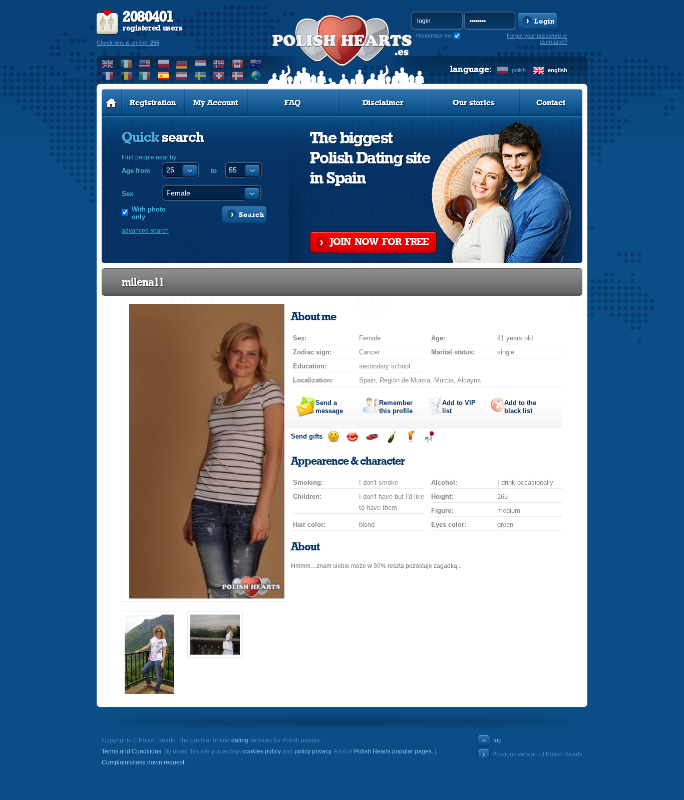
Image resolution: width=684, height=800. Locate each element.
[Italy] (145, 76)
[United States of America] (145, 64)
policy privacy (312, 751)
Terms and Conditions (131, 751)
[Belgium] (126, 76)
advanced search (145, 230)
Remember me (434, 36)
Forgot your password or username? (537, 39)
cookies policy (261, 751)
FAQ (292, 103)
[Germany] (182, 64)
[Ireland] (126, 64)
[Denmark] (237, 76)
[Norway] (219, 64)
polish (519, 70)
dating (239, 740)
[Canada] (237, 64)
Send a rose (429, 437)
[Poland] (163, 64)
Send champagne (391, 437)
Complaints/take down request (143, 762)
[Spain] (163, 76)
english (557, 70)
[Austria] (182, 76)
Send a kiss (352, 437)
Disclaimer (383, 103)
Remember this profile (396, 407)
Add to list (459, 407)
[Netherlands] (200, 64)
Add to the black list (520, 407)
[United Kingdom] (108, 64)
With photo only (149, 213)
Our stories (474, 103)
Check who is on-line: (128, 43)
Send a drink (410, 437)
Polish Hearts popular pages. (393, 751)
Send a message (329, 407)
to (214, 170)
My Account (215, 103)
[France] (108, 76)
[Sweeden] (200, 76)
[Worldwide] (256, 76)
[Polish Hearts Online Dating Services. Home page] (111, 103)
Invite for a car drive (372, 437)
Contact (550, 103)
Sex (127, 193)
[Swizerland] (219, 76)
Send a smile (333, 437)
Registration (153, 103)
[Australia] (256, 64)
